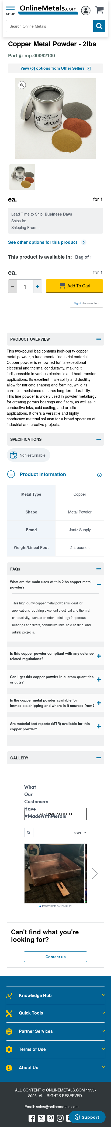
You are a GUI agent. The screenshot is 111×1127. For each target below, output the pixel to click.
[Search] (99, 26)
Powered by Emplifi (57, 906)
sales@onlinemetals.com (57, 1106)
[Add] (37, 286)
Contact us (56, 956)
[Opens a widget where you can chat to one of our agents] (87, 1117)
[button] (100, 11)
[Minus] (12, 286)
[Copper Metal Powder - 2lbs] (23, 177)
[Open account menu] (86, 10)
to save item (86, 303)
